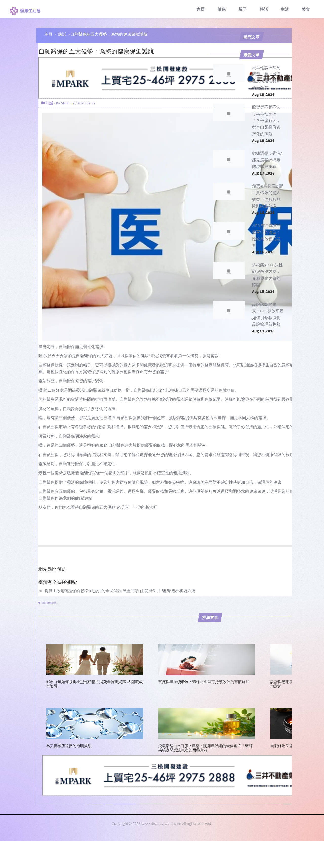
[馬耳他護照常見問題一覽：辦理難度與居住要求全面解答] (229, 73)
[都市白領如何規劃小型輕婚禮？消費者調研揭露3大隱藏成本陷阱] (94, 658)
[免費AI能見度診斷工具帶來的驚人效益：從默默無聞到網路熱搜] (229, 191)
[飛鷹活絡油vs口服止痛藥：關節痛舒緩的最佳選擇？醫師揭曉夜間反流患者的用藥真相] (206, 722)
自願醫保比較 (49, 603)
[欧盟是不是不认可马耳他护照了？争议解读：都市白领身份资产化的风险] (229, 112)
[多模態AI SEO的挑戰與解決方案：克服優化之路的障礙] (229, 270)
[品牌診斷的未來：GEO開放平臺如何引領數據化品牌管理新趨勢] (229, 310)
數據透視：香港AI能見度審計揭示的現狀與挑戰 (268, 159)
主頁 (48, 34)
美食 (306, 9)
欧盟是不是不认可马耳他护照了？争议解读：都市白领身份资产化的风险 (266, 120)
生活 (285, 9)
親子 (243, 9)
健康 (222, 9)
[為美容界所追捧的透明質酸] (94, 722)
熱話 (264, 9)
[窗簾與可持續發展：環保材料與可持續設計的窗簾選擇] (206, 658)
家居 (201, 9)
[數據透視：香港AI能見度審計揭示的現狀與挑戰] (229, 158)
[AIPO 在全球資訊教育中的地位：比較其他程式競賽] (229, 231)
